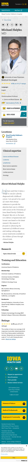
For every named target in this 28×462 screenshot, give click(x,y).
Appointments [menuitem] (5, 10)
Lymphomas (6, 163)
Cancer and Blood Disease (11, 156)
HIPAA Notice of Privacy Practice (10, 426)
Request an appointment (15, 374)
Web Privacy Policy (6, 428)
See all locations (13, 377)
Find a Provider (7, 20)
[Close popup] (26, 445)
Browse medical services (15, 382)
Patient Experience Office (7, 433)
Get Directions (9, 143)
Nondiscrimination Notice (8, 424)
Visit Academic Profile (12, 103)
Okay (14, 457)
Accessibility (16, 428)
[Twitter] (11, 368)
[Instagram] (21, 368)
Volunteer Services (16, 437)
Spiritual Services (5, 437)
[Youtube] (16, 368)
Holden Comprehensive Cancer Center (11, 443)
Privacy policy (4, 454)
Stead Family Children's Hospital (14, 136)
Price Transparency (6, 439)
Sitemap (3, 441)
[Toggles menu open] (26, 4)
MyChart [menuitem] (17, 10)
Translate (17, 4)
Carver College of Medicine (14, 441)
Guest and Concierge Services (9, 435)
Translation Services (6, 431)
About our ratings (10, 339)
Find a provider (12, 380)
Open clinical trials (9, 254)
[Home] (5, 4)
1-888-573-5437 (8, 123)
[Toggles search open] (23, 4)
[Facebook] (7, 368)
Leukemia (6, 159)
